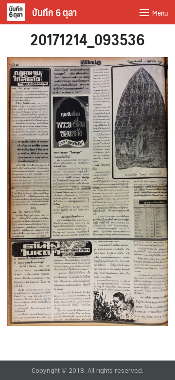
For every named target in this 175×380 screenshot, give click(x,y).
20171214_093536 (87, 39)
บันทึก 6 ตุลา (54, 12)
